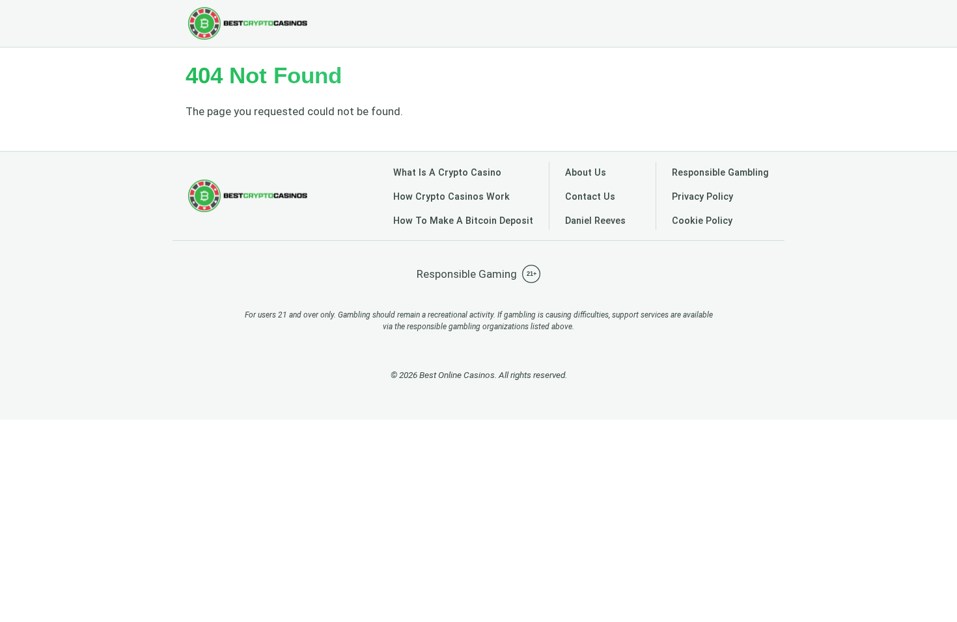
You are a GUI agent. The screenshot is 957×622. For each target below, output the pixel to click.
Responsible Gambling (720, 172)
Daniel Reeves (595, 220)
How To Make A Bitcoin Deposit (463, 220)
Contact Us (590, 196)
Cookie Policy (702, 220)
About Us (585, 172)
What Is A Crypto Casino (447, 172)
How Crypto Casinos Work (451, 196)
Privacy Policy (702, 196)
